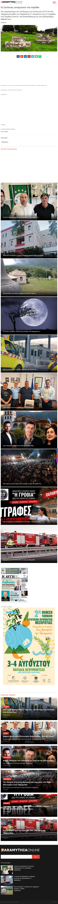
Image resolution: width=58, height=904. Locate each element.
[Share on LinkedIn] (25, 56)
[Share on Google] (21, 56)
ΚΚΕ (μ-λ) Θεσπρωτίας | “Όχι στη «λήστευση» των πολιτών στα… (20, 369)
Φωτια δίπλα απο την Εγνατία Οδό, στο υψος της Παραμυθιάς (19, 559)
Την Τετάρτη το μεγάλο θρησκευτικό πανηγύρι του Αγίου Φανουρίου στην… (22, 483)
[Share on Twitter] (32, 56)
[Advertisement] (29, 73)
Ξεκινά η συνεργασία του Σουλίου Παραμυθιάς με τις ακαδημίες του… (21, 217)
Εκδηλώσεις (5, 142)
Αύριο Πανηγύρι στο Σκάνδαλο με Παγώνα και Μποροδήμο (18, 445)
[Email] (36, 56)
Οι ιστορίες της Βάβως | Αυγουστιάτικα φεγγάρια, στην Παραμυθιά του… (22, 331)
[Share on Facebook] (18, 56)
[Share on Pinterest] (29, 56)
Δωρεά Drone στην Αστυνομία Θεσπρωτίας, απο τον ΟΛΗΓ (18, 407)
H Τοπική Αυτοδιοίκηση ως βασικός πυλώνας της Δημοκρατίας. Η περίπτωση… (23, 255)
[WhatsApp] (39, 56)
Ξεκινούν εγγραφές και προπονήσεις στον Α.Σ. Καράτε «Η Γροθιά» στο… (22, 521)
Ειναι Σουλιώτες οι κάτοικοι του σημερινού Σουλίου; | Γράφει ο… (20, 293)
